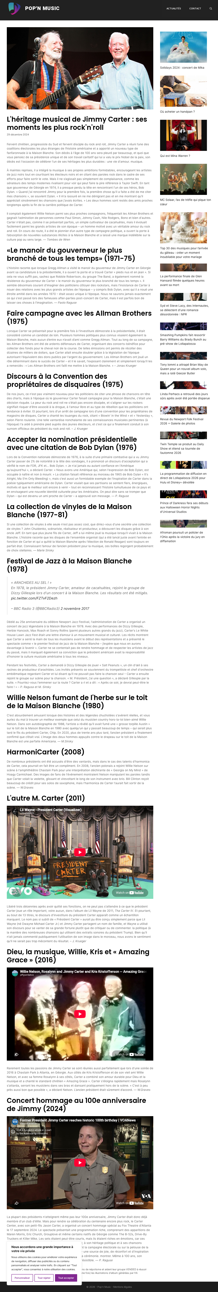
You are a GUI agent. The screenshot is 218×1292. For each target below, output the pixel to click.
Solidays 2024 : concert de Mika (182, 67)
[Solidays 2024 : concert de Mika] (183, 60)
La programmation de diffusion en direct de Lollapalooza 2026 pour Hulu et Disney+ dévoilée (183, 478)
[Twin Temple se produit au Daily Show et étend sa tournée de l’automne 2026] (183, 437)
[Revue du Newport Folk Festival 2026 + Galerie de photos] (183, 412)
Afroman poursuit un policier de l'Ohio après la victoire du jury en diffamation (182, 537)
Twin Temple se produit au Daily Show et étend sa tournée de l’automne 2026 (182, 448)
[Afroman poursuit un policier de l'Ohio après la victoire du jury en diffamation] (183, 525)
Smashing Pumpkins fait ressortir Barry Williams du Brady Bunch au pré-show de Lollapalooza (183, 339)
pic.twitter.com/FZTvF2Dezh (34, 598)
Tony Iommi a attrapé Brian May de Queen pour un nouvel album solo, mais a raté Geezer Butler (184, 369)
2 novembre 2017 (75, 608)
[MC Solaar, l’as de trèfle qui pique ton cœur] (183, 192)
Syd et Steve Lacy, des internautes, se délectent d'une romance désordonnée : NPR (184, 310)
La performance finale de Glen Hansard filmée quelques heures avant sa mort (182, 281)
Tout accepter (66, 1277)
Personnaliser (22, 1277)
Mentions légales (122, 1286)
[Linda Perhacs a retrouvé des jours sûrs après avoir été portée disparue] (183, 386)
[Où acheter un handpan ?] (183, 104)
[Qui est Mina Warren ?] (183, 148)
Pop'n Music (42, 8)
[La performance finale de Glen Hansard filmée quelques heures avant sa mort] (183, 269)
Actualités (174, 8)
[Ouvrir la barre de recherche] (210, 8)
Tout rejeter (44, 1277)
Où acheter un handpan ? (177, 111)
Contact (195, 8)
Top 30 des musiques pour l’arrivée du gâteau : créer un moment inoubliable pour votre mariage (184, 253)
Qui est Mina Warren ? (175, 156)
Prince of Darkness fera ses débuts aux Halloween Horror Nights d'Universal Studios (184, 507)
